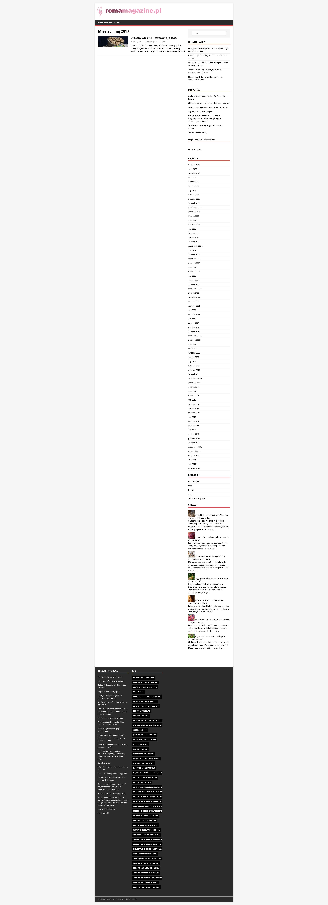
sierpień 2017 (193, 455)
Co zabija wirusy (104, 763)
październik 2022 (195, 288)
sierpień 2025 (193, 216)
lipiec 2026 (192, 169)
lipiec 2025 (192, 220)
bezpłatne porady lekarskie (145, 682)
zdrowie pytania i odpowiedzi (146, 887)
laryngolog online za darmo (146, 758)
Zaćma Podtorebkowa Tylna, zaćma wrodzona (207, 107)
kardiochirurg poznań (143, 754)
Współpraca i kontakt (108, 22)
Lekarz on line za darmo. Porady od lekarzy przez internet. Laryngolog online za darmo (112, 738)
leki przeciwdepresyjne (143, 763)
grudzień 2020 (194, 327)
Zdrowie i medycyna (196, 498)
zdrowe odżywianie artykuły (146, 873)
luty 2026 (192, 190)
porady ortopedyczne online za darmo (150, 797)
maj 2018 (192, 417)
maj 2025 (192, 229)
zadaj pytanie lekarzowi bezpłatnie (149, 839)
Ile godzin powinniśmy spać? (109, 691)
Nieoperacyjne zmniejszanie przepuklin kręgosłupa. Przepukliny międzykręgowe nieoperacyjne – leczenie (204, 118)
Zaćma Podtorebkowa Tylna (145, 863)
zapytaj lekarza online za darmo (147, 858)
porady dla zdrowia (142, 782)
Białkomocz (138, 692)
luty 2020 (192, 361)
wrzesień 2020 (194, 340)
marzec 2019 (193, 408)
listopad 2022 (193, 284)
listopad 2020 (193, 331)
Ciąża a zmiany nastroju (198, 132)
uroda (190, 494)
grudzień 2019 (194, 370)
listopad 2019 (193, 374)
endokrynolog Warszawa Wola (147, 725)
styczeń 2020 (193, 365)
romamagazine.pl (153, 41)
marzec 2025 (193, 237)
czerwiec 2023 (194, 271)
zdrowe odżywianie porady (145, 882)
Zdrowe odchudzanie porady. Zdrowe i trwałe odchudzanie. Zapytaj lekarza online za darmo (113, 711)
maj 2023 (192, 276)
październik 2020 (195, 335)
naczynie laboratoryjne (144, 768)
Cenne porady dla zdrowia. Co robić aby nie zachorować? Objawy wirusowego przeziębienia (112, 787)
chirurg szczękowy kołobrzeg (146, 697)
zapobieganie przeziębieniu (145, 854)
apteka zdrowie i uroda (143, 678)
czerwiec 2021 (194, 306)
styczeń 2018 (193, 434)
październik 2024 (195, 246)
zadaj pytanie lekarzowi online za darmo (151, 844)
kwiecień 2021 (194, 314)
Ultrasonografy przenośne (145, 816)
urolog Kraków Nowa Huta (145, 825)
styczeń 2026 (193, 194)
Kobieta (191, 490)
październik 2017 (195, 447)
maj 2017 (192, 464)
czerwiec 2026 (194, 173)
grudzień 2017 (194, 438)
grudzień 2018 (194, 412)
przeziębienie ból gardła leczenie (148, 811)
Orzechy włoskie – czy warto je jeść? (154, 38)
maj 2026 (192, 177)
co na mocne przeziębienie (144, 701)
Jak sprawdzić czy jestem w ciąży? (111, 681)
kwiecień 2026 (194, 182)
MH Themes (133, 899)
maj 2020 (192, 348)
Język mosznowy (140, 744)
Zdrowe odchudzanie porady (146, 868)
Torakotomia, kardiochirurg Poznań (111, 793)
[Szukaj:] (209, 33)
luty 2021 (192, 318)
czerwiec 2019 (194, 395)
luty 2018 (192, 430)
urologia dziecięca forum (144, 820)
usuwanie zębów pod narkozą (146, 830)
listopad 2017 (193, 442)
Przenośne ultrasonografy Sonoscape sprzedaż (154, 801)
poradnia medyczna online (145, 778)
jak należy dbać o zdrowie (144, 739)
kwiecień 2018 (194, 421)
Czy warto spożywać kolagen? (200, 111)
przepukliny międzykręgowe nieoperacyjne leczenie (156, 806)
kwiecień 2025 (194, 233)
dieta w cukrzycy (140, 716)
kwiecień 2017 (194, 468)
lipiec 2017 (192, 460)
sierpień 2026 (193, 165)
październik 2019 (195, 378)
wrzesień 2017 (194, 451)
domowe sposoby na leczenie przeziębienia (152, 720)
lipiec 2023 (192, 267)
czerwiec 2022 (194, 297)
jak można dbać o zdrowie (144, 735)
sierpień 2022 (193, 293)
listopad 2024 (193, 241)
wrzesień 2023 (194, 263)
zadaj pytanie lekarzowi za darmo (148, 849)
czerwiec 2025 (194, 224)
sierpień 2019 (193, 387)
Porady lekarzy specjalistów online (149, 787)
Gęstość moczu (140, 730)
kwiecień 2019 (194, 404)
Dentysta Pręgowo (141, 711)
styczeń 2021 (193, 323)
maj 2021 (192, 310)
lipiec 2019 (192, 391)
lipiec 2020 (192, 344)
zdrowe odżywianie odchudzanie (148, 878)
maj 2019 (192, 400)
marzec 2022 (193, 301)
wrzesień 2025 (194, 212)
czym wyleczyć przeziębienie (145, 706)
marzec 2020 (193, 357)
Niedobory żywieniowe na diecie (110, 718)
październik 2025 (195, 207)
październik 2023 (195, 258)
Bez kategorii (193, 481)
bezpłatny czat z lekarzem (145, 687)
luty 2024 (192, 250)
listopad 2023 (193, 254)
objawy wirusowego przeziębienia (148, 773)
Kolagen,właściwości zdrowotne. (110, 677)
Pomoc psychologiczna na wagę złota (112, 773)
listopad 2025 (193, 203)
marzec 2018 (193, 425)
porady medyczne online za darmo (148, 792)
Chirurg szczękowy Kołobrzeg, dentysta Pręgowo (208, 103)
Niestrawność (103, 813)
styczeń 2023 (193, 280)
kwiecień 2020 (194, 353)
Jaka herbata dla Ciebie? (107, 809)
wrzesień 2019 (194, 383)
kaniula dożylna (140, 749)
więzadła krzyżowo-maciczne (146, 835)
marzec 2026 (193, 186)
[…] (183, 51)
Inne (190, 485)
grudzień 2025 (194, 199)
